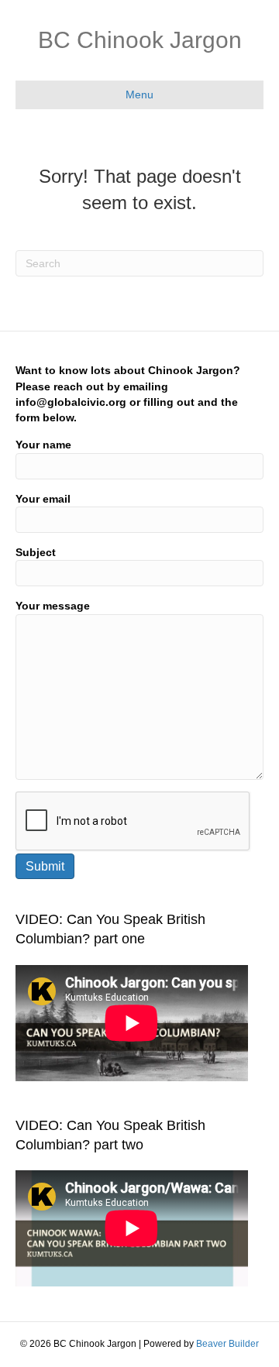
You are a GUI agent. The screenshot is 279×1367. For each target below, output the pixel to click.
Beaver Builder (227, 1343)
